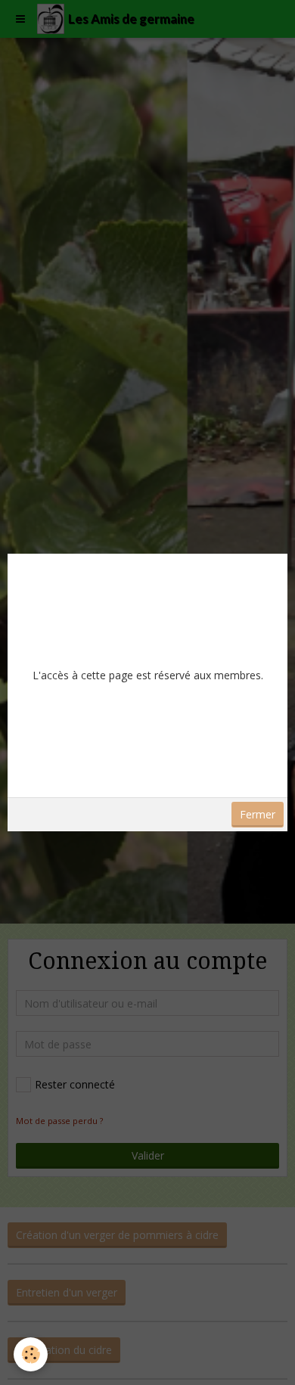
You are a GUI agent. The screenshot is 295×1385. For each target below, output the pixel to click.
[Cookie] (31, 1354)
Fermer (257, 814)
